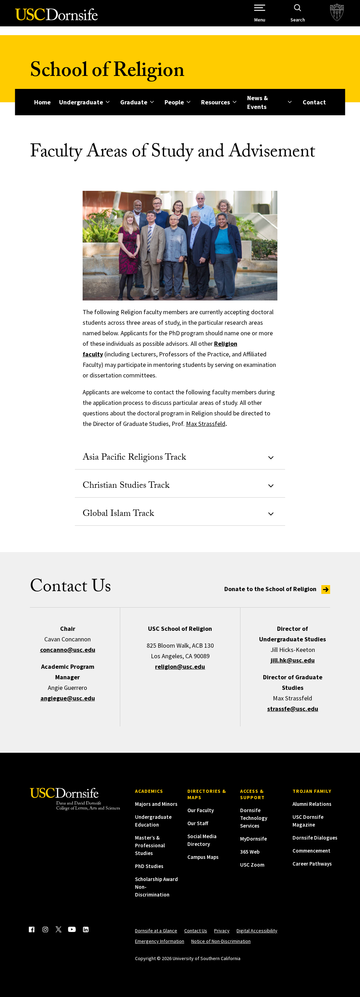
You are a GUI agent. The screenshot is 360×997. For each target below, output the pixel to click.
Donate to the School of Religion (271, 589)
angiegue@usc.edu (67, 698)
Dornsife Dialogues (315, 837)
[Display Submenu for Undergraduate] (107, 102)
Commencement (311, 850)
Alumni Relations (312, 804)
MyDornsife (253, 838)
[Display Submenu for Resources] (234, 102)
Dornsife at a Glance (156, 930)
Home (42, 102)
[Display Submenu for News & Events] (289, 102)
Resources (215, 102)
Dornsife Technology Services (253, 818)
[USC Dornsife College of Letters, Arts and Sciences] (56, 18)
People (174, 102)
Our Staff (197, 823)
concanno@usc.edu (67, 650)
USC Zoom (252, 864)
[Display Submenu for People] (188, 102)
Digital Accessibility (257, 930)
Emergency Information (159, 941)
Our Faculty (200, 810)
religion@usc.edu (180, 666)
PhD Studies (149, 866)
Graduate (133, 102)
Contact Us (195, 930)
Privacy (222, 930)
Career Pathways (312, 863)
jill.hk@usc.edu (293, 660)
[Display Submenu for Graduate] (151, 102)
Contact (314, 102)
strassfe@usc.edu (292, 709)
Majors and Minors (156, 804)
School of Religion (107, 73)
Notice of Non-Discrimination (221, 941)
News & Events (257, 102)
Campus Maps (203, 857)
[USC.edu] (337, 13)
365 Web (249, 851)
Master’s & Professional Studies (150, 845)
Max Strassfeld (205, 424)
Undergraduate (81, 102)
